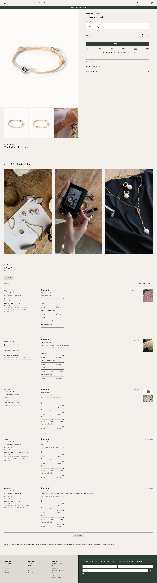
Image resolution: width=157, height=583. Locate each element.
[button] (93, 14)
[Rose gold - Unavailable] (147, 35)
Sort (139, 283)
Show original (61, 298)
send (150, 570)
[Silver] (143, 35)
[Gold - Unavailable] (139, 35)
